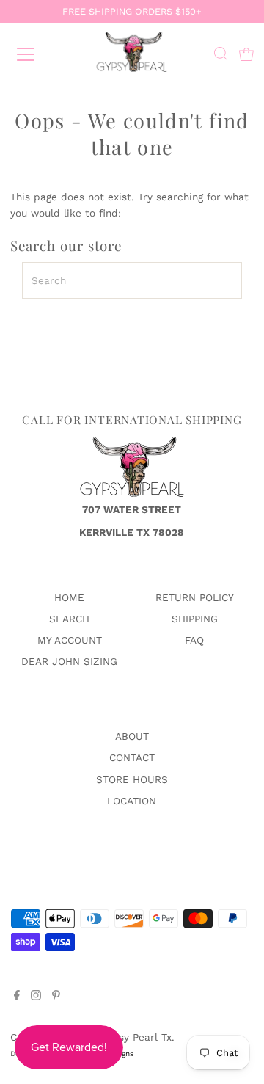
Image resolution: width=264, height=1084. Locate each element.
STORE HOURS (132, 779)
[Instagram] (36, 996)
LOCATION (131, 801)
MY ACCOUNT (69, 640)
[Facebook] (16, 996)
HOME (69, 597)
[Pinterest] (56, 996)
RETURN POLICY (194, 597)
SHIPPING (195, 619)
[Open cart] (246, 54)
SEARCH (69, 619)
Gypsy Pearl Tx (136, 1037)
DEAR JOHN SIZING (69, 661)
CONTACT (132, 757)
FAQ (194, 640)
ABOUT (132, 736)
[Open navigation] (36, 54)
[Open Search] (221, 54)
